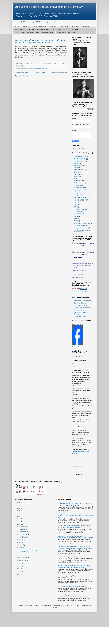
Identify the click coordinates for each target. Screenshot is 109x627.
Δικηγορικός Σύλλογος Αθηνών (83, 300)
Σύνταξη (76, 216)
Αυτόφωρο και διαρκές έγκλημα (67, 557)
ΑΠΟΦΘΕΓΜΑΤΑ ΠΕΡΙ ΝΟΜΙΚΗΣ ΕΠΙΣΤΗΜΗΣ (66, 29)
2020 (19, 511)
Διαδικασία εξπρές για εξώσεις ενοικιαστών (71, 595)
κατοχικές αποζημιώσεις (81, 228)
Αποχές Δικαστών (79, 169)
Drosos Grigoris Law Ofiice (78, 324)
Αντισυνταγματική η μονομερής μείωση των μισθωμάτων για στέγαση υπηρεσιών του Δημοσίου (40, 41)
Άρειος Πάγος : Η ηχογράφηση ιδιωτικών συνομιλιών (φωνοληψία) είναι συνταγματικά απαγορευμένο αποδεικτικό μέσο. (76, 515)
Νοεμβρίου (22, 529)
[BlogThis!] (18, 66)
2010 (19, 574)
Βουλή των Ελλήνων (80, 303)
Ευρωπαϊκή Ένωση (80, 316)
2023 (19, 503)
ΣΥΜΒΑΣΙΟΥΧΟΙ (79, 214)
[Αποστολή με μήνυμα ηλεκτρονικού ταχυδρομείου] (17, 66)
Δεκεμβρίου (22, 526)
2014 (19, 563)
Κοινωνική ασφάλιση (80, 197)
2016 (19, 521)
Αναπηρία (77, 163)
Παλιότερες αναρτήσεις (81, 209)
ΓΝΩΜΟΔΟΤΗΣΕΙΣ (19, 29)
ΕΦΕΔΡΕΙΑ (77, 176)
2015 (19, 524)
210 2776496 (81, 265)
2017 (19, 519)
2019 (19, 513)
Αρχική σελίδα (40, 72)
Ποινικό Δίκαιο (78, 211)
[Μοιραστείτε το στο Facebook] (21, 66)
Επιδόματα (77, 185)
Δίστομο (76, 172)
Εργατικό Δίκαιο (79, 187)
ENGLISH (16, 26)
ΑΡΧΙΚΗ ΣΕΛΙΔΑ (26, 26)
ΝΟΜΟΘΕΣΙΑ (85, 26)
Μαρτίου (21, 555)
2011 (19, 571)
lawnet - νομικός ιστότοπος (82, 307)
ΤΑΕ (75, 218)
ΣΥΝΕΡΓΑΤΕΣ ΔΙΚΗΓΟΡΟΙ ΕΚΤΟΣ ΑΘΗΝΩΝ (39, 29)
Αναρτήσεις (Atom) (28, 76)
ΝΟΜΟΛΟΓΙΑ (75, 26)
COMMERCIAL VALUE (81, 156)
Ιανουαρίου (22, 560)
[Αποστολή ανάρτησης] (63, 63)
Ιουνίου (21, 542)
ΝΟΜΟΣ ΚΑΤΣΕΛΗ (80, 200)
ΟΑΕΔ (76, 202)
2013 (19, 566)
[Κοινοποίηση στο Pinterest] (23, 66)
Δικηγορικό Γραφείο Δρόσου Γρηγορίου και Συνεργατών (49, 6)
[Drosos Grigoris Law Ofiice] (77, 344)
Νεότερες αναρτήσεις (22, 72)
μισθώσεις (44, 68)
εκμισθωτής (24, 68)
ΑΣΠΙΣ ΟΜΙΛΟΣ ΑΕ (80, 159)
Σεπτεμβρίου (23, 534)
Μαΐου (21, 545)
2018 (19, 516)
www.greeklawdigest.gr (79, 291)
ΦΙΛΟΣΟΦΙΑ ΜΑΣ (64, 26)
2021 (19, 508)
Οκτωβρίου (22, 531)
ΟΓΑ (75, 207)
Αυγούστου (22, 537)
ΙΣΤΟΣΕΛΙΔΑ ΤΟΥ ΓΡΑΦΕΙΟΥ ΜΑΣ (66, 32)
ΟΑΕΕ (76, 204)
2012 (19, 569)
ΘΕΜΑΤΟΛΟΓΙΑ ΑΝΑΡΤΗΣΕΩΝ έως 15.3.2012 (26, 32)
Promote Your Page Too (77, 346)
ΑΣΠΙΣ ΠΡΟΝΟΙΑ (79, 161)
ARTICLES (83, 289)
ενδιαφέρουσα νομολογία (34, 68)
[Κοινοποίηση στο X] (20, 66)
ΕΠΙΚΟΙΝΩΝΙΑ (53, 26)
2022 (19, 505)
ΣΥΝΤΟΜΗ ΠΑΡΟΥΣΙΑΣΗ (40, 26)
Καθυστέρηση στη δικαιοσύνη (83, 190)
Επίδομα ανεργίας (79, 183)
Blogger (54, 607)
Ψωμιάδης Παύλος (79, 225)
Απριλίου (22, 547)
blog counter (74, 366)
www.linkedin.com (77, 356)
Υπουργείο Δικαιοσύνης (81, 310)
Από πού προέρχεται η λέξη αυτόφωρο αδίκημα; (72, 586)
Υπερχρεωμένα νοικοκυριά (82, 223)
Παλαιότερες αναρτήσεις (59, 72)
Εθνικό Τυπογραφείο (80, 305)
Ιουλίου (21, 539)
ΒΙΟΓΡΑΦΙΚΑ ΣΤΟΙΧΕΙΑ (48, 32)
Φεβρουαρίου (23, 557)
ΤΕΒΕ (76, 221)
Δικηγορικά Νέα (79, 174)
